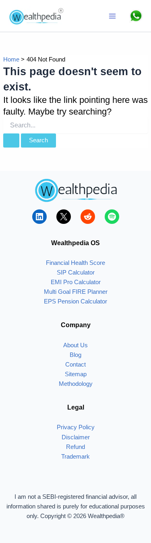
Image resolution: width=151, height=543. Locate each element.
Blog (75, 355)
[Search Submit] (11, 140)
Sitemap (76, 374)
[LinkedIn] (39, 216)
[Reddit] (88, 216)
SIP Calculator (76, 272)
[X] (63, 216)
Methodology (76, 384)
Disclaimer (76, 437)
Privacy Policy (76, 427)
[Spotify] (112, 216)
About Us (75, 345)
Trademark (75, 456)
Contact (75, 364)
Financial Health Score (75, 263)
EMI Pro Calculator (76, 282)
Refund (75, 447)
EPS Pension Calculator (75, 301)
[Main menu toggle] (112, 16)
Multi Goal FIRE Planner (76, 292)
